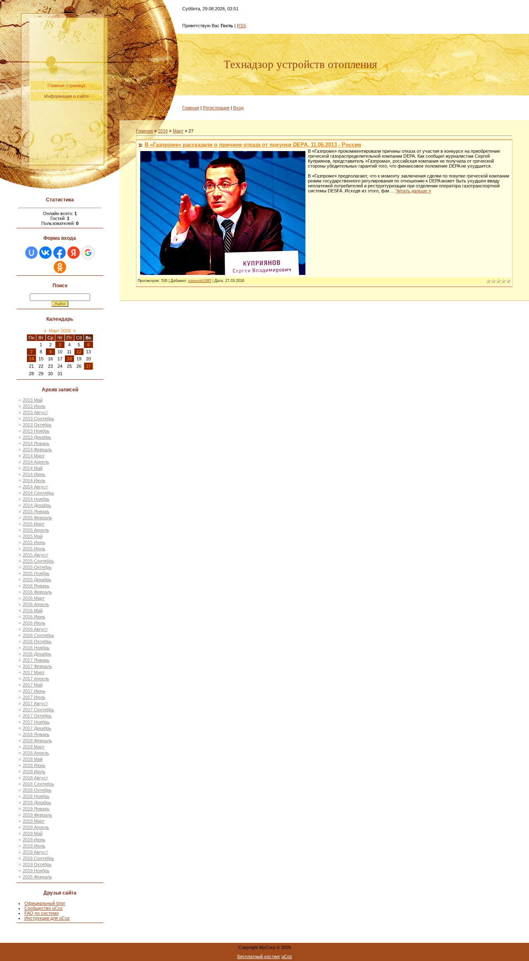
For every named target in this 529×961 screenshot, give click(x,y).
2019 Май (33, 833)
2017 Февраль (37, 666)
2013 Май (33, 400)
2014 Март (34, 455)
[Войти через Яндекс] (73, 252)
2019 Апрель (36, 827)
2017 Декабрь (37, 728)
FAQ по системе (41, 913)
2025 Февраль (37, 876)
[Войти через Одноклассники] (60, 267)
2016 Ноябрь (36, 647)
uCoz (286, 956)
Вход (238, 107)
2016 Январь (36, 585)
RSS (241, 25)
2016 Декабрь (37, 653)
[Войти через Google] (88, 252)
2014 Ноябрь (36, 499)
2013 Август (35, 412)
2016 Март (34, 598)
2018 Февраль (37, 740)
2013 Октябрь (37, 424)
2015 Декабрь (37, 579)
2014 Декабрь (37, 505)
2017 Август (35, 703)
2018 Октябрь (37, 790)
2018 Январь (36, 734)
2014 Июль (34, 480)
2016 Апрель (36, 604)
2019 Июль (34, 845)
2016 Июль (34, 622)
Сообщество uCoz (43, 908)
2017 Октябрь (37, 715)
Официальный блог (44, 903)
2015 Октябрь (37, 567)
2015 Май (33, 536)
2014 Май (33, 468)
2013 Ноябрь (36, 430)
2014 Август (35, 486)
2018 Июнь (34, 765)
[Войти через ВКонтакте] (45, 252)
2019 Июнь (34, 839)
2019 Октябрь (37, 864)
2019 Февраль (37, 814)
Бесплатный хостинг (258, 956)
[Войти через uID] (31, 252)
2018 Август (35, 777)
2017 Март (34, 672)
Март (178, 130)
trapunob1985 (199, 281)
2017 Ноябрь (36, 722)
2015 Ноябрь (36, 573)
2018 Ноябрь (36, 796)
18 (69, 358)
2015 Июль (34, 548)
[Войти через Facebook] (59, 252)
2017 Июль (34, 697)
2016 (163, 130)
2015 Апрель (36, 530)
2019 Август (35, 852)
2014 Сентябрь (38, 492)
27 (88, 366)
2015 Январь (36, 511)
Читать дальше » (413, 190)
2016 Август (35, 629)
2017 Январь (36, 660)
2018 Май (33, 759)
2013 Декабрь (37, 437)
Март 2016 (60, 330)
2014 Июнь (34, 474)
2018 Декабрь (37, 802)
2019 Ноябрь (36, 870)
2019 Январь (36, 808)
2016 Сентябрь (38, 635)
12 (78, 351)
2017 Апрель (36, 678)
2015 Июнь (34, 542)
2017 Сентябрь (38, 709)
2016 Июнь (34, 616)
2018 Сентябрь (38, 783)
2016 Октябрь (37, 641)
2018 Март (34, 746)
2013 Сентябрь (38, 418)
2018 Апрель (36, 752)
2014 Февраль (37, 449)
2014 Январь (36, 443)
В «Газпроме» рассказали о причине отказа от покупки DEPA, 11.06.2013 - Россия (253, 145)
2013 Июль (34, 406)
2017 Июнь (34, 691)
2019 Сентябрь (38, 858)
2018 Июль (34, 771)
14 (31, 358)
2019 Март (34, 821)
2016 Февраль (37, 591)
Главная (190, 107)
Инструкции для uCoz (47, 918)
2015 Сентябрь (38, 561)
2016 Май (33, 610)
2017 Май (33, 684)
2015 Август (35, 554)
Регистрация (216, 107)
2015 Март (34, 523)
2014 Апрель (36, 461)
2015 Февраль (37, 517)
